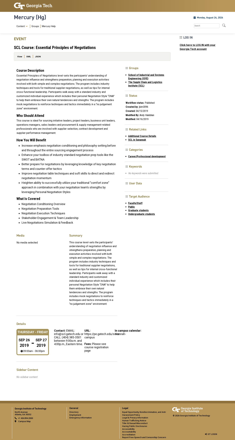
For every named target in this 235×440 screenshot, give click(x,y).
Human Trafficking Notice (134, 420)
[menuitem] (35, 26)
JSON (38, 56)
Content (20, 26)
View (19, 56)
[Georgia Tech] (38, 6)
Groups (35, 26)
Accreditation (128, 434)
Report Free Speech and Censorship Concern (144, 437)
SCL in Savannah (137, 139)
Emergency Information (80, 417)
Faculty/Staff (135, 203)
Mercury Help (49, 26)
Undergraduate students (141, 214)
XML (28, 56)
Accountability (129, 432)
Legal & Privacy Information (135, 417)
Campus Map (24, 421)
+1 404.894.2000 (25, 418)
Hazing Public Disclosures (134, 426)
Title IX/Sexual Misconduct (135, 423)
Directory (73, 412)
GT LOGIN (212, 434)
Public (131, 206)
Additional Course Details (142, 136)
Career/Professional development (147, 156)
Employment (75, 415)
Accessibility (128, 429)
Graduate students (138, 210)
